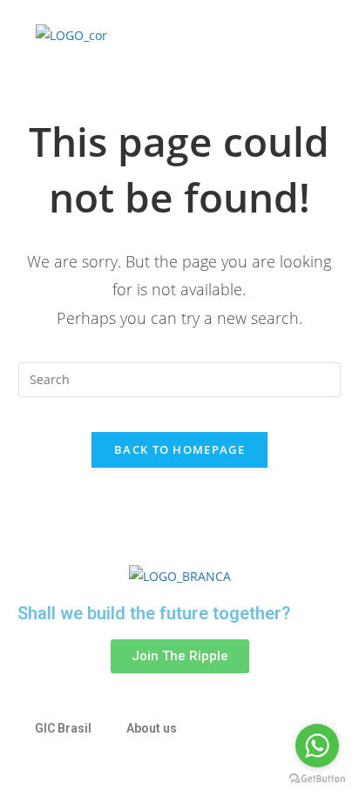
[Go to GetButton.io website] (317, 779)
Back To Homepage (179, 449)
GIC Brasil (63, 728)
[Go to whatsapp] (317, 745)
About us (151, 728)
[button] (251, 35)
